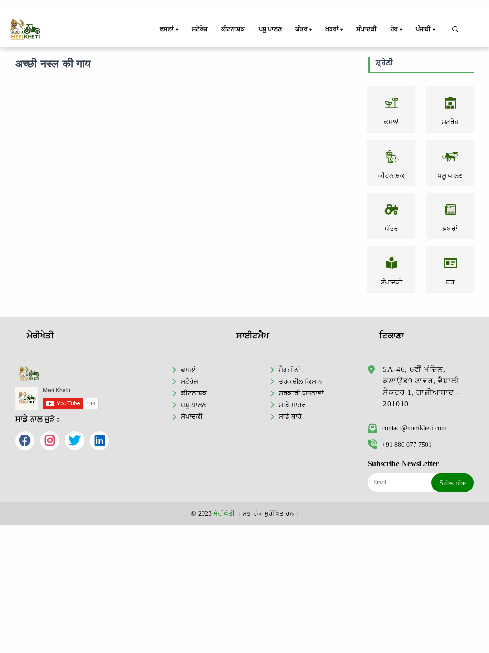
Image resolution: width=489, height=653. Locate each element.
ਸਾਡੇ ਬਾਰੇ (290, 416)
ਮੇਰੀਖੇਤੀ (223, 513)
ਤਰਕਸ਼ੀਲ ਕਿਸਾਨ (300, 381)
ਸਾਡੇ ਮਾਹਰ (292, 405)
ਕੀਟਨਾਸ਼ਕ (233, 29)
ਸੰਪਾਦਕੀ (366, 29)
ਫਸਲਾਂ (188, 369)
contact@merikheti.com (414, 428)
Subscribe (452, 483)
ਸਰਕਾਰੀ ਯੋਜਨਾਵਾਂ (301, 393)
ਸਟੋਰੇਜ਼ (199, 29)
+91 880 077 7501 (407, 444)
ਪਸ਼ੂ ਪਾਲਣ (270, 29)
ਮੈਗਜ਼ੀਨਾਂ (289, 369)
